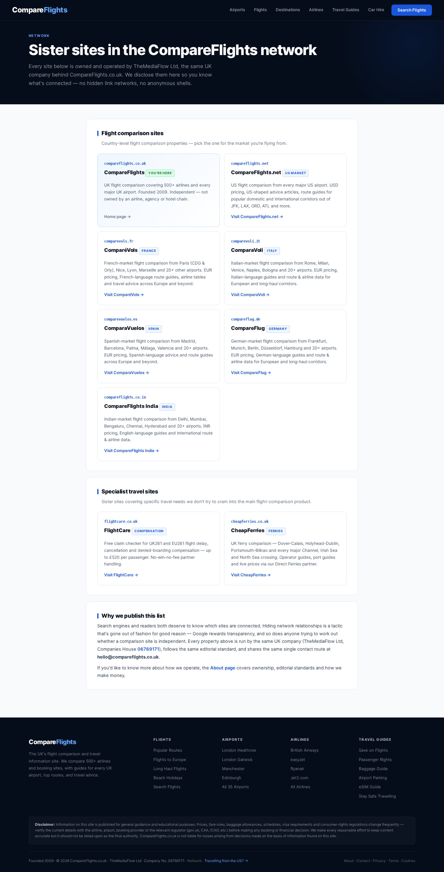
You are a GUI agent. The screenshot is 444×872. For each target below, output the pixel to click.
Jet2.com (299, 777)
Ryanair (297, 768)
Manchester (233, 768)
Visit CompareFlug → (251, 372)
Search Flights (411, 10)
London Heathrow (239, 750)
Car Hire (376, 9)
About (349, 860)
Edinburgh (231, 777)
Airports (237, 9)
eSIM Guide (370, 786)
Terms (393, 860)
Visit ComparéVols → (124, 294)
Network (194, 860)
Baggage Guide (373, 768)
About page (222, 668)
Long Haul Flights (169, 768)
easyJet (298, 759)
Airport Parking (373, 777)
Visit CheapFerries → (251, 574)
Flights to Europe (169, 759)
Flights (260, 9)
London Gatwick (237, 759)
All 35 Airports (235, 786)
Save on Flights (373, 750)
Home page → (117, 216)
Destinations (288, 9)
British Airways (305, 750)
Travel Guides (345, 9)
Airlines (316, 9)
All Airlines (300, 786)
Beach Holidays (167, 777)
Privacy (379, 860)
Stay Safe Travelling (377, 796)
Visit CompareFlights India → (131, 450)
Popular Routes (167, 750)
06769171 (148, 649)
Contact (363, 860)
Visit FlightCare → (121, 574)
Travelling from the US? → (226, 860)
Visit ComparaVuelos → (126, 372)
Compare (39, 9)
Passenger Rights (375, 759)
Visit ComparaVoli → (250, 294)
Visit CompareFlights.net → (257, 216)
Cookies (408, 860)
